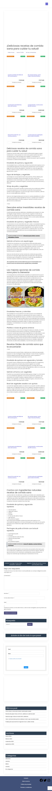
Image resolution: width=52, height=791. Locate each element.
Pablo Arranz (11, 52)
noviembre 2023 (10, 741)
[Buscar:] (16, 624)
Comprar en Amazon (16, 82)
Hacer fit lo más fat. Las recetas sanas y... (14, 135)
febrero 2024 (9, 739)
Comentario (7, 575)
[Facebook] (41, 780)
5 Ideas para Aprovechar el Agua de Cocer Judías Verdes (20, 721)
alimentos (8, 758)
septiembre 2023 (10, 744)
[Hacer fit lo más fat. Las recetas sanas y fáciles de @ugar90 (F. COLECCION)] (16, 126)
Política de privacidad (26, 784)
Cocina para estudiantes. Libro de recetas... (15, 105)
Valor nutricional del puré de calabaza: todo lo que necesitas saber (22, 719)
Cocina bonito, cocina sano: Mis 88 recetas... (35, 105)
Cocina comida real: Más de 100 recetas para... (15, 75)
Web (5, 602)
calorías (8, 761)
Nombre (6, 593)
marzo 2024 (8, 736)
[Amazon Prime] (22, 78)
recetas (7, 766)
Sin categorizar (9, 769)
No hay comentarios (31, 52)
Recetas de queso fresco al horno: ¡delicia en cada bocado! (20, 714)
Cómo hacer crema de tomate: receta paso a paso (18, 711)
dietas (7, 764)
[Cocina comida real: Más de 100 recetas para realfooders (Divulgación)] (16, 66)
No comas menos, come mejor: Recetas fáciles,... (34, 75)
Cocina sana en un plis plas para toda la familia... (35, 135)
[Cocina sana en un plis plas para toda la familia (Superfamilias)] (36, 126)
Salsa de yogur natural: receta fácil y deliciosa (17, 716)
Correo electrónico (9, 598)
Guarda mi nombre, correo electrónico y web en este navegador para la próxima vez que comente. (25, 608)
